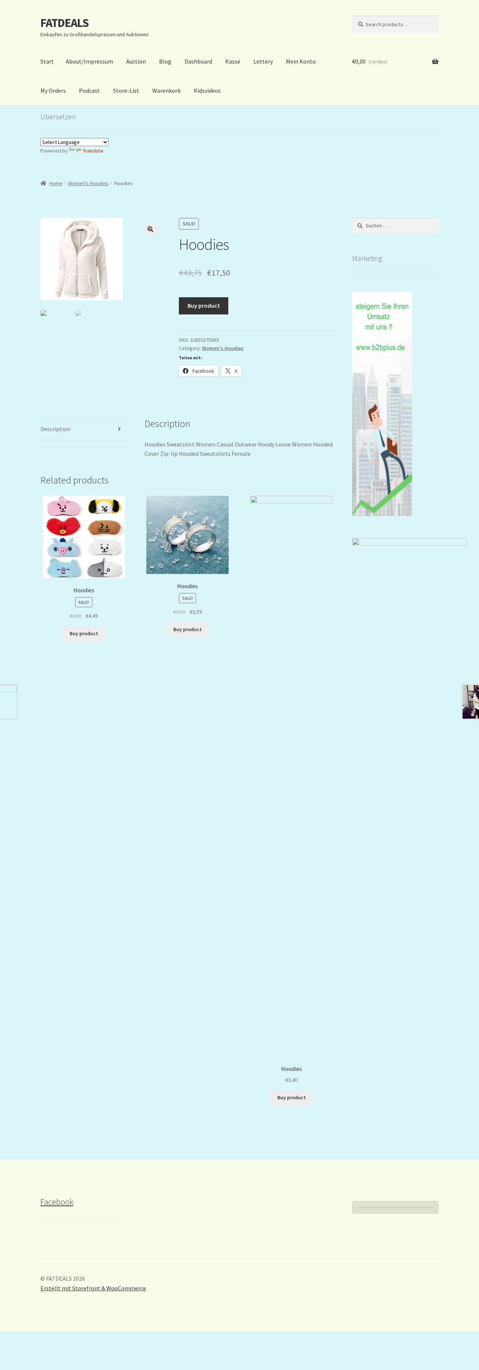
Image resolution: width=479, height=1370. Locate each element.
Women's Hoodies (88, 183)
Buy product (203, 305)
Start (47, 61)
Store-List (126, 90)
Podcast (89, 90)
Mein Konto (301, 61)
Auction (136, 61)
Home (55, 183)
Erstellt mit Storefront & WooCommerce (93, 1288)
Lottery (263, 61)
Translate (93, 150)
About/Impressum (89, 61)
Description (55, 429)
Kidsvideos (207, 90)
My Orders (53, 90)
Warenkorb (166, 90)
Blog (165, 61)
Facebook (56, 1202)
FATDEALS (64, 22)
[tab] (83, 429)
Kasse (232, 61)
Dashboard (198, 61)
